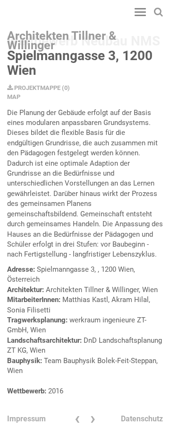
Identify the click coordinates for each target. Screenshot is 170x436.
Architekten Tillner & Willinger (61, 38)
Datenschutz (142, 418)
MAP (13, 96)
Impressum (26, 418)
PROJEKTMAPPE (36, 87)
